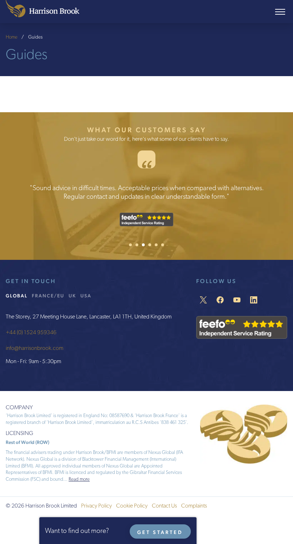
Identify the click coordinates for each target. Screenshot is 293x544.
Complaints (194, 506)
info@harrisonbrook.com (34, 348)
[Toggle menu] (280, 12)
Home (12, 37)
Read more (79, 479)
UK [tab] (72, 295)
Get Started (160, 532)
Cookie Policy (132, 506)
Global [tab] (17, 295)
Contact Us (164, 506)
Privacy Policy (96, 506)
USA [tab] (85, 295)
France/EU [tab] (48, 295)
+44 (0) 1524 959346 (31, 333)
